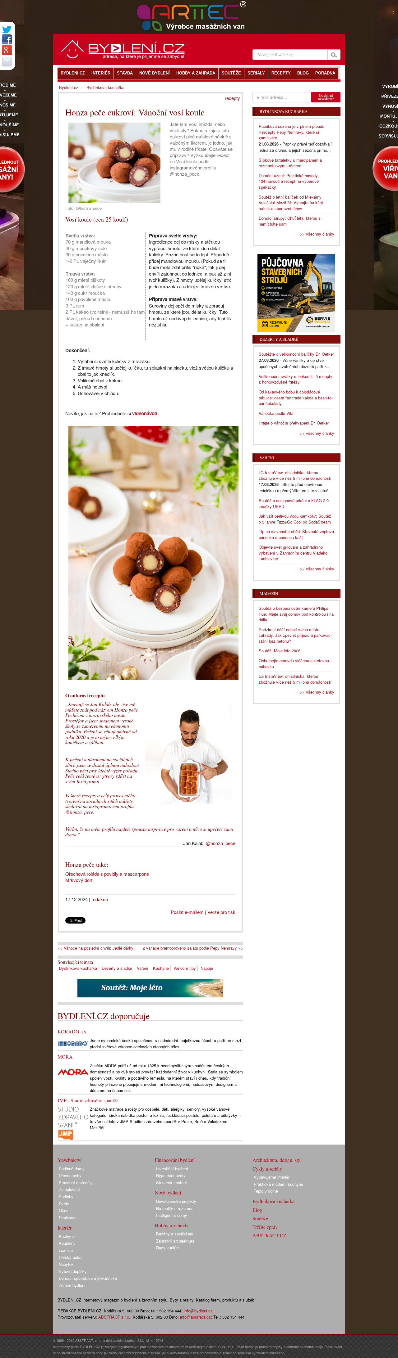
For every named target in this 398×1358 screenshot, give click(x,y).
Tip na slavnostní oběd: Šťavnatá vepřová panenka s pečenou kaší (296, 534)
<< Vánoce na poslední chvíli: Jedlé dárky (95, 948)
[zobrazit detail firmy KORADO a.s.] (73, 1043)
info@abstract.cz (195, 1317)
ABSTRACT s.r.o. (114, 1317)
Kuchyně (161, 968)
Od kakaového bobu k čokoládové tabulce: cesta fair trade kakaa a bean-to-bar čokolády (296, 397)
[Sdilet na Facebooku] (7, 39)
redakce (99, 899)
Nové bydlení (168, 1192)
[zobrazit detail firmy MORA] (73, 1071)
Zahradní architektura (175, 1241)
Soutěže (260, 1218)
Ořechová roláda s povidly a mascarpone (107, 873)
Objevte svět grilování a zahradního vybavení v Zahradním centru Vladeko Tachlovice (293, 552)
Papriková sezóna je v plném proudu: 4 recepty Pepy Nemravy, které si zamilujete (292, 132)
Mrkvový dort (78, 880)
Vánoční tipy (185, 968)
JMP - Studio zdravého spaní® (88, 1100)
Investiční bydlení (172, 1168)
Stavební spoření (171, 1182)
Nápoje (207, 968)
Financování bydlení (175, 1160)
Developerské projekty (176, 1201)
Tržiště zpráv (265, 1227)
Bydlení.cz (68, 87)
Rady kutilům (168, 1248)
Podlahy (66, 1196)
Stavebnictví (69, 1160)
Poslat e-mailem (187, 912)
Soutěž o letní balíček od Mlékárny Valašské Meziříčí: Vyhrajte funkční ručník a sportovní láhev (291, 202)
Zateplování (69, 1189)
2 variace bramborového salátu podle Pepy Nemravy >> (193, 948)
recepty (232, 98)
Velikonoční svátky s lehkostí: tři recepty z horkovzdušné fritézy (295, 379)
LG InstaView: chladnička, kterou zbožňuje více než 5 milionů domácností (295, 475)
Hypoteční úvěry (171, 1175)
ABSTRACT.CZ (269, 1235)
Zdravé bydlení (72, 1285)
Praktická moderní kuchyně (278, 1184)
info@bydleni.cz (198, 1311)
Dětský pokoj (70, 1257)
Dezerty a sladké (117, 968)
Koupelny (67, 1243)
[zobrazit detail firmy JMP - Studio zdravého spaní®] (73, 1123)
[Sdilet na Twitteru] (7, 30)
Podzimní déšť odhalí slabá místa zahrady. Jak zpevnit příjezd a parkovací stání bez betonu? (295, 635)
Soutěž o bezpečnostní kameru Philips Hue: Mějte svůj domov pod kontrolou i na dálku (296, 614)
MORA (65, 1056)
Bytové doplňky (73, 1271)
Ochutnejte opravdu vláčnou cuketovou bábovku (294, 663)
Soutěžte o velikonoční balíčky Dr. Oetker (296, 354)
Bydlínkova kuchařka (78, 968)
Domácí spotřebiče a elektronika (88, 1278)
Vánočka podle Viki (276, 413)
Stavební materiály (76, 1182)
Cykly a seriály (267, 1168)
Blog (257, 1210)
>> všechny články (317, 234)
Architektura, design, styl (277, 1160)
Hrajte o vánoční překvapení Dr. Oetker (294, 423)
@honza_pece (79, 811)
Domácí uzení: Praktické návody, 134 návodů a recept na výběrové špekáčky (289, 181)
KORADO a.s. (72, 1031)
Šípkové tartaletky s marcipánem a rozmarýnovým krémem (290, 163)
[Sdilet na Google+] (7, 50)
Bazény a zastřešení (174, 1234)
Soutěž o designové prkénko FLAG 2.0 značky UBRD (294, 503)
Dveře (64, 1204)
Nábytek (66, 1264)
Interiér (65, 1227)
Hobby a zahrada (171, 1225)
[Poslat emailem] (7, 61)
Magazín (269, 593)
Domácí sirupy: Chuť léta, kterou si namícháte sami (290, 221)
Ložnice (66, 1250)
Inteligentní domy (171, 1215)
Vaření (142, 968)
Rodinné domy (72, 1168)
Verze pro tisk (221, 912)
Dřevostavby (70, 1175)
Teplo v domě (266, 1191)
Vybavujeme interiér (271, 1177)
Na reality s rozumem (175, 1208)
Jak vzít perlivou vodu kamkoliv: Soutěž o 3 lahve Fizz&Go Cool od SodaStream (295, 519)
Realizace (67, 1218)
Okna (63, 1210)
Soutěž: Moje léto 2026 (279, 651)
